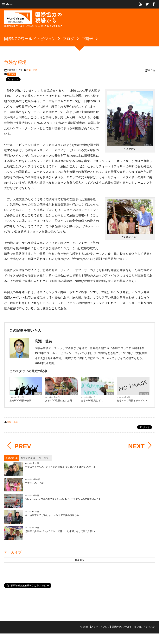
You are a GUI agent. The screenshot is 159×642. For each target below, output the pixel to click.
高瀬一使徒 (31, 70)
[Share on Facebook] (153, 4)
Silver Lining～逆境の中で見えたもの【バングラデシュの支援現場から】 (63, 499)
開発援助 (144, 394)
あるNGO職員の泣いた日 (58, 400)
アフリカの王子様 (34, 483)
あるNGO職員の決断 (21, 400)
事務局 (38, 394)
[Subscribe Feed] (140, 4)
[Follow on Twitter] (147, 4)
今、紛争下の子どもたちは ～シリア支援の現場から (52, 515)
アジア (74, 394)
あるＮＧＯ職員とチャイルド (132, 400)
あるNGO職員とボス (92, 400)
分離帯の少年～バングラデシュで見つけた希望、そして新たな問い (60, 531)
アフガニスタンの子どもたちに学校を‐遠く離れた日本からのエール (60, 467)
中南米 (12, 74)
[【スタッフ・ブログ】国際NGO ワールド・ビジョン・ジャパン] (33, 20)
